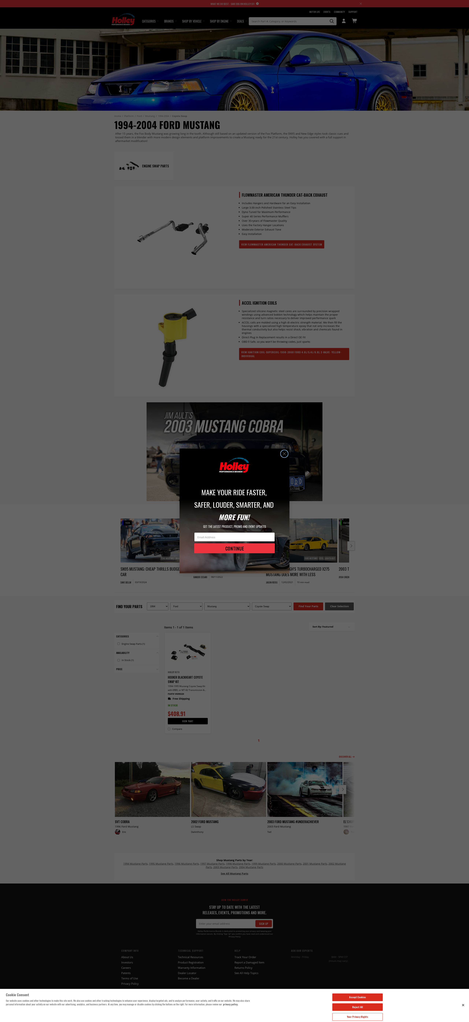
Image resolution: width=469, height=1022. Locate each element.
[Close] (463, 1005)
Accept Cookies (357, 997)
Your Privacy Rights (357, 1017)
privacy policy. (230, 1004)
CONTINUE (234, 548)
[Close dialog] (284, 453)
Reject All (357, 1007)
